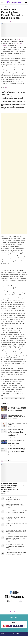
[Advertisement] (14, 173)
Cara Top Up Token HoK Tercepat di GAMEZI (13, 101)
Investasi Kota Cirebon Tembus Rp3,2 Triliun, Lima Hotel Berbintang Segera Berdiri (15, 546)
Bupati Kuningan (14, 398)
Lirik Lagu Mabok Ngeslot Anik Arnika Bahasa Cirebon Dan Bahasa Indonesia (15, 505)
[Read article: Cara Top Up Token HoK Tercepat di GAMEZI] (4, 424)
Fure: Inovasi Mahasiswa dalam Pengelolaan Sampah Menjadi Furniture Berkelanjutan (16, 531)
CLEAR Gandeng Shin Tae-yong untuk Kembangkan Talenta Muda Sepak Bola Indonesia (17, 442)
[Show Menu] (2, 2)
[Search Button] (26, 2)
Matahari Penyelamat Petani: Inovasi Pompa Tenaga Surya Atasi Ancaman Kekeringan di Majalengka (9, 487)
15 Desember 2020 (19, 21)
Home (2, 6)
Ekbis (6, 6)
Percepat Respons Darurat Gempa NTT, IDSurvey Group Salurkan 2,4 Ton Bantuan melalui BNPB (13, 92)
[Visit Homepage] (14, 2)
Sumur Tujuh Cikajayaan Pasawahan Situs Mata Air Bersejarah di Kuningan (16, 553)
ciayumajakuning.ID (7, 21)
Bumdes (6, 398)
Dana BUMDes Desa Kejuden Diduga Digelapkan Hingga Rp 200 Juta (14, 498)
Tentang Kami (10, 611)
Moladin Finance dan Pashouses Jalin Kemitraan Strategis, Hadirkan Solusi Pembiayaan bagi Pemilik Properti (17, 451)
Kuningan (21, 39)
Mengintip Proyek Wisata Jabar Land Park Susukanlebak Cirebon (15, 518)
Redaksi (4, 611)
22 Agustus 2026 (12, 412)
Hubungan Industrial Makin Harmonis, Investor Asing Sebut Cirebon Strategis (12, 97)
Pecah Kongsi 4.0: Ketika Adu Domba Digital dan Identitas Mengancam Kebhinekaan (16, 511)
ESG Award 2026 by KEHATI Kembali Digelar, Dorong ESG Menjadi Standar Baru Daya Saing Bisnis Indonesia (16, 538)
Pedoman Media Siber (20, 611)
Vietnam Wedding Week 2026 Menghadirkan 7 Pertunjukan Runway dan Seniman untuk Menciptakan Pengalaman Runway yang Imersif (13, 106)
